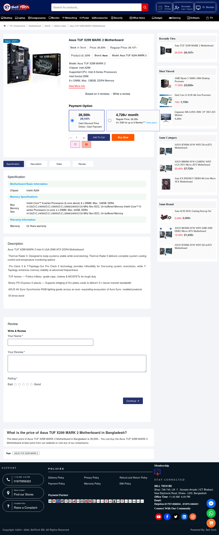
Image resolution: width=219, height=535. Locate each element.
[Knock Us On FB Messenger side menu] (211, 503)
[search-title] (144, 7)
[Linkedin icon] (184, 516)
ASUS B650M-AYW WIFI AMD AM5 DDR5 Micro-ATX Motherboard (193, 229)
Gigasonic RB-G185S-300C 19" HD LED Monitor (195, 113)
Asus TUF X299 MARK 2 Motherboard (194, 45)
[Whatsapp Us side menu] (211, 513)
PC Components (17, 25)
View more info (77, 86)
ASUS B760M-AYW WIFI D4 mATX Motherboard (193, 146)
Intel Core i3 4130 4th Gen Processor (193, 95)
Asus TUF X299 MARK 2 (26, 453)
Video (59, 163)
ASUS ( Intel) (60, 25)
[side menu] (211, 523)
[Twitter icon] (175, 516)
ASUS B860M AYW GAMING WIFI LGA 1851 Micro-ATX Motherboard (193, 163)
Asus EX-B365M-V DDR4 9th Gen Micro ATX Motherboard (195, 180)
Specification (13, 163)
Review (82, 163)
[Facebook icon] (167, 516)
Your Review (15, 352)
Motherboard (35, 25)
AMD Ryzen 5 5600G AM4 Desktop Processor (192, 79)
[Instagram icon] (192, 516)
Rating (12, 378)
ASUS (47, 25)
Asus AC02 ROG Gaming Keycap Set (193, 211)
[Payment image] (96, 501)
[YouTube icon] (158, 516)
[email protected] (171, 500)
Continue (131, 401)
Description (36, 163)
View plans (151, 122)
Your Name (14, 336)
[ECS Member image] (157, 472)
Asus (105, 55)
